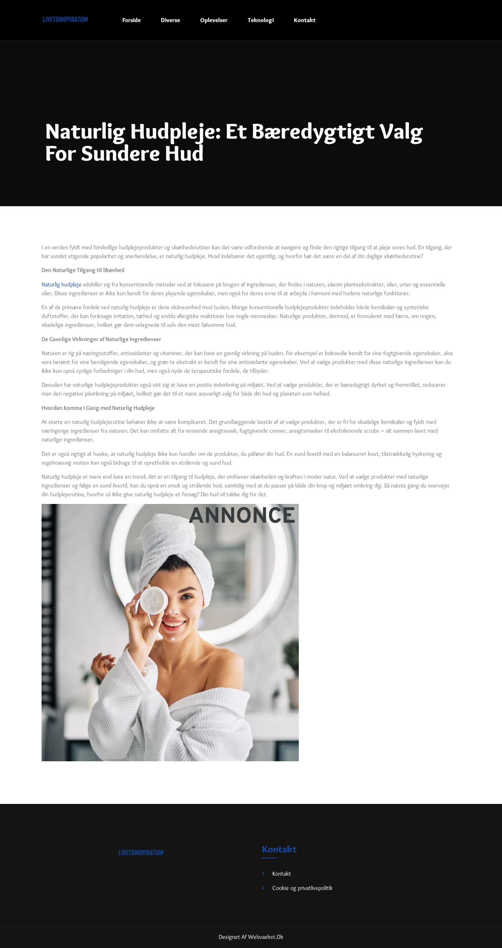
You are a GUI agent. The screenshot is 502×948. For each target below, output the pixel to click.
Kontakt (305, 20)
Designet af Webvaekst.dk (251, 936)
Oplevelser (213, 20)
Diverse (170, 20)
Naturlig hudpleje (62, 284)
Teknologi (261, 20)
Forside (131, 20)
